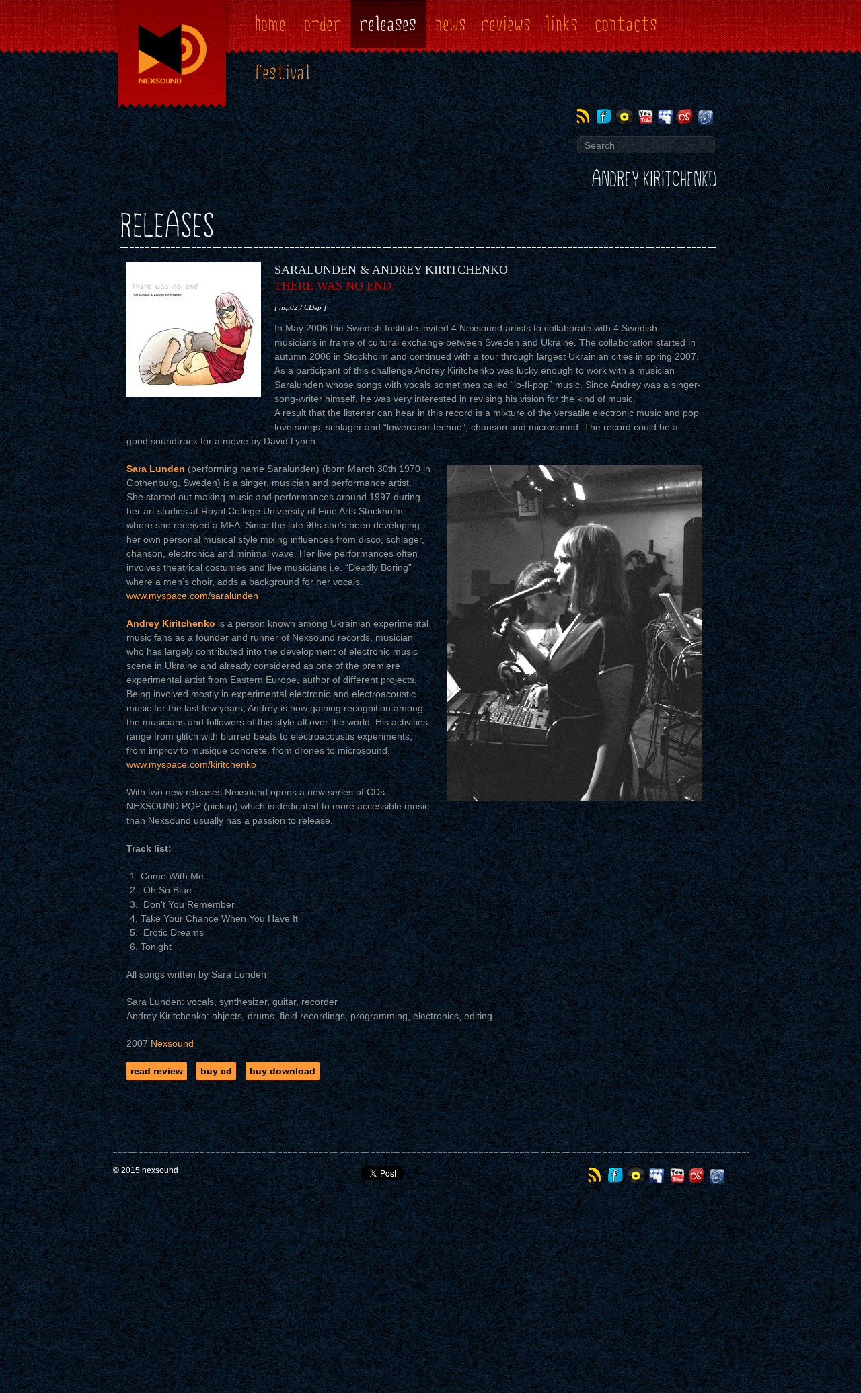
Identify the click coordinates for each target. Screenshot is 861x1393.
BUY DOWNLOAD (282, 1071)
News (450, 24)
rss (585, 116)
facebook (605, 116)
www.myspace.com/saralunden (192, 595)
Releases (387, 24)
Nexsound (172, 1043)
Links (561, 24)
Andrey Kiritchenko (654, 180)
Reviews (505, 24)
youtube (646, 116)
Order (323, 24)
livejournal (706, 116)
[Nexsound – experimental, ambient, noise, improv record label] (172, 109)
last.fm (686, 116)
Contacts (626, 24)
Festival (282, 73)
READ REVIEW (156, 1071)
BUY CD (216, 1071)
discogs (626, 116)
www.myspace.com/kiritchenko (191, 764)
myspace (666, 116)
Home (270, 24)
